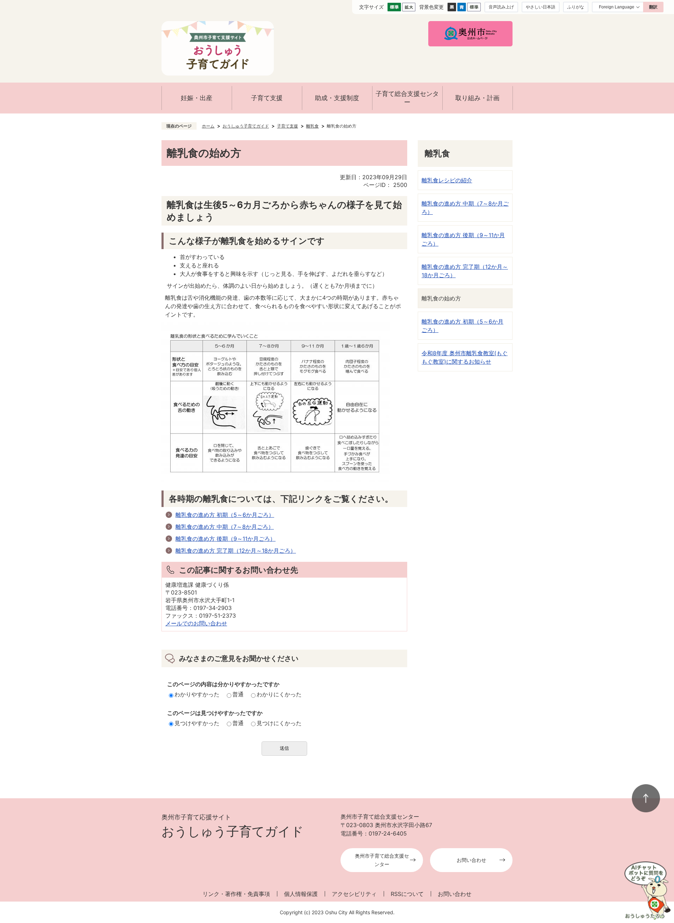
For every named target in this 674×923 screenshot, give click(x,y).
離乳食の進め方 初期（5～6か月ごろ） (225, 514)
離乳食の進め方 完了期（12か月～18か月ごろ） (236, 550)
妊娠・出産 (196, 98)
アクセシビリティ (354, 893)
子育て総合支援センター (407, 98)
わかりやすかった (196, 694)
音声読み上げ (501, 6)
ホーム (208, 126)
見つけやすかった (196, 723)
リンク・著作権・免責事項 (236, 893)
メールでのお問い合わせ (196, 623)
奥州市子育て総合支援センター (382, 860)
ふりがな (575, 6)
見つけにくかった (279, 723)
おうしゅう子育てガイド (246, 126)
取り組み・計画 (477, 98)
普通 (238, 694)
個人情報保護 (301, 893)
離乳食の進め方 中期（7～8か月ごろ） (225, 526)
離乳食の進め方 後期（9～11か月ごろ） (226, 538)
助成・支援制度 (337, 98)
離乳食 (312, 126)
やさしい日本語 (540, 6)
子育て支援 (267, 98)
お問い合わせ (471, 860)
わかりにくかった (279, 694)
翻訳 (653, 7)
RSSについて (407, 893)
